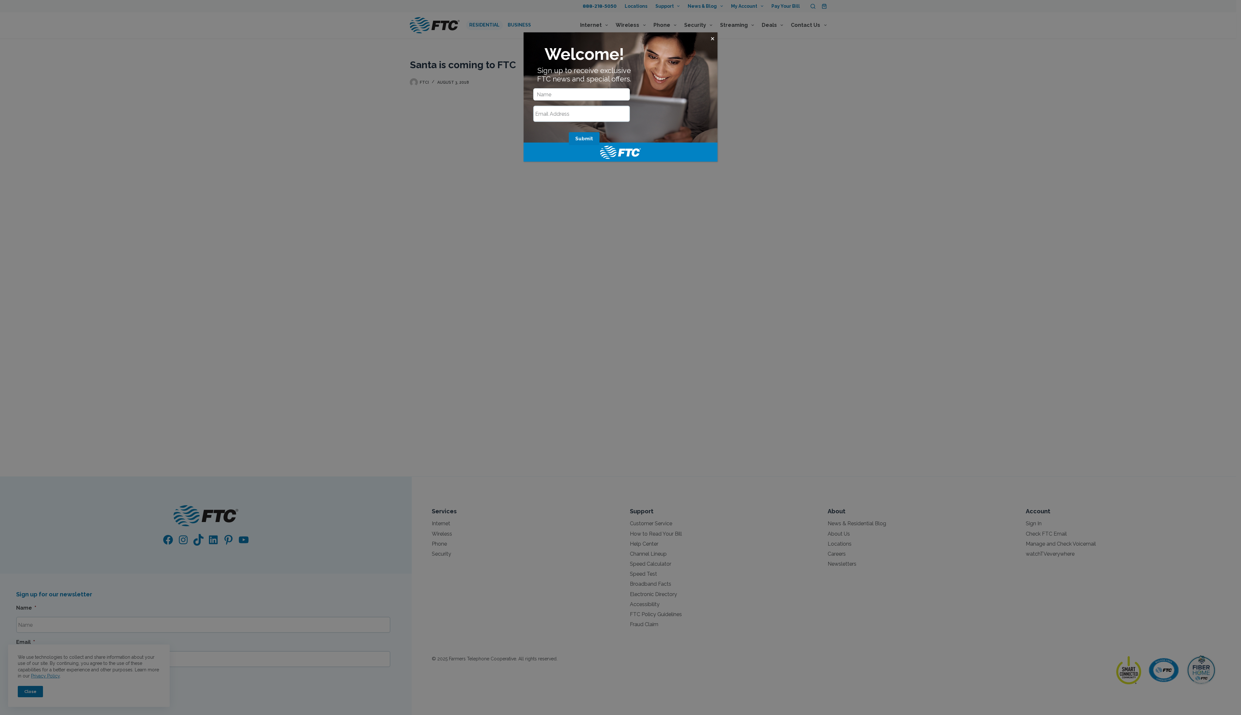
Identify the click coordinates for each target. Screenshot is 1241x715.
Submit (584, 139)
